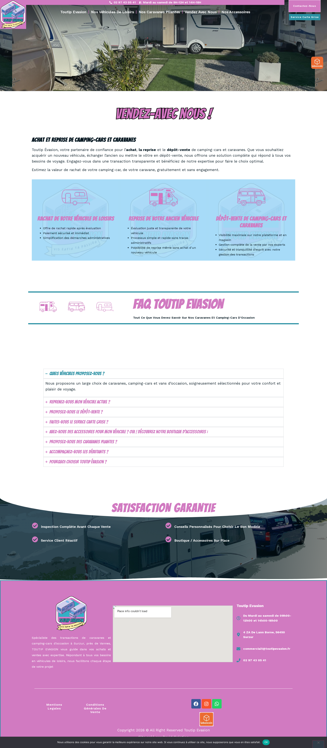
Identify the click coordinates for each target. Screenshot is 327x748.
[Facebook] (196, 704)
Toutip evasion (73, 12)
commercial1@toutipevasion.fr (266, 648)
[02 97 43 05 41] (238, 660)
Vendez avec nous (200, 12)
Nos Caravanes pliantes (159, 12)
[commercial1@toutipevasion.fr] (238, 649)
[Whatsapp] (217, 704)
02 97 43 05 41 (254, 660)
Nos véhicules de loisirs (112, 12)
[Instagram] (206, 704)
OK (266, 742)
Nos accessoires (235, 12)
